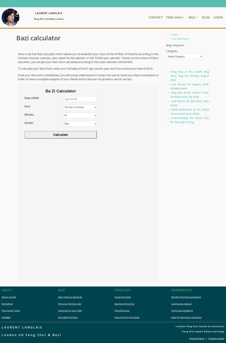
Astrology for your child (70, 310)
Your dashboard (180, 38)
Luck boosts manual (181, 303)
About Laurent (9, 297)
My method (7, 303)
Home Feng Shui (123, 297)
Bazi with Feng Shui (68, 317)
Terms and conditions (182, 310)
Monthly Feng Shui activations (186, 297)
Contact (6, 317)
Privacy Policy (196, 338)
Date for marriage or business (186, 317)
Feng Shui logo (122, 310)
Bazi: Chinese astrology (70, 297)
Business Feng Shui (124, 303)
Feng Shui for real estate (127, 317)
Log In (175, 34)
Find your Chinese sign (69, 303)
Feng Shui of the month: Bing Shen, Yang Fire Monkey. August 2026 (189, 75)
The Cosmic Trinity (11, 310)
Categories (172, 51)
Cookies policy (216, 338)
